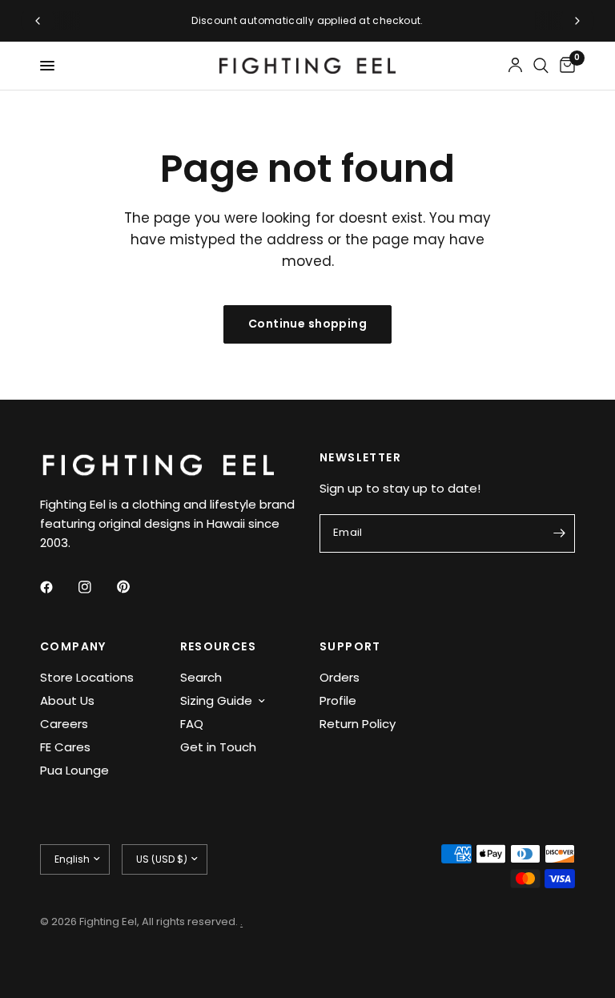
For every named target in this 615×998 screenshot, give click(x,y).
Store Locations (87, 677)
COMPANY (73, 646)
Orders (340, 677)
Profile (338, 700)
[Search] (541, 66)
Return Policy (358, 723)
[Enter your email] (559, 533)
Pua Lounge (74, 770)
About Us (67, 700)
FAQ (191, 723)
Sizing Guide (216, 700)
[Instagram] (96, 587)
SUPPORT (350, 646)
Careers (64, 723)
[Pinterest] (134, 586)
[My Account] (515, 66)
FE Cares (65, 746)
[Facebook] (57, 587)
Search (201, 677)
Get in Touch (218, 746)
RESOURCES (218, 646)
